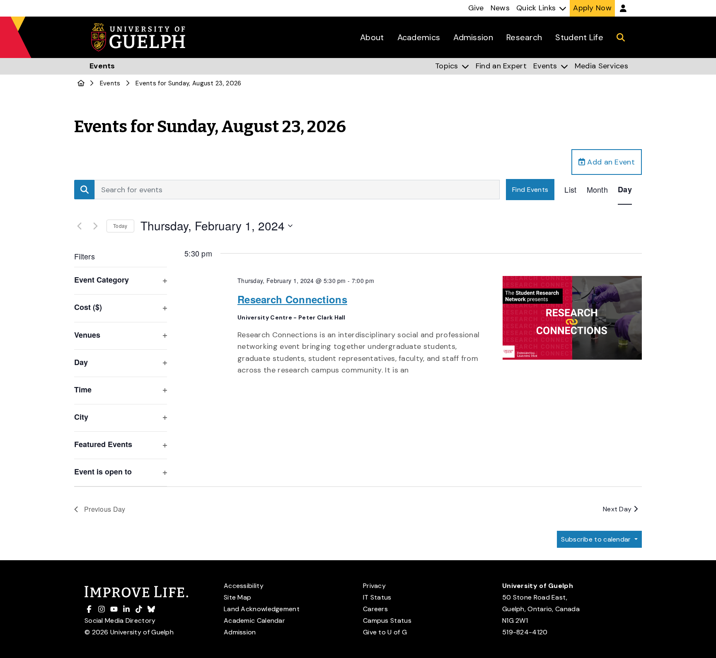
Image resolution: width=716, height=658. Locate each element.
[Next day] (95, 226)
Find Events (530, 189)
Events (110, 83)
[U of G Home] (81, 83)
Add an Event (610, 162)
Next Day (618, 509)
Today (120, 225)
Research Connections (292, 299)
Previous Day (105, 509)
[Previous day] (79, 226)
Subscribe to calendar (597, 539)
